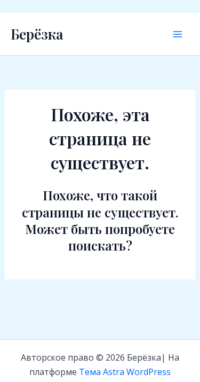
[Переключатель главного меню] (177, 34)
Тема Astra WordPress (125, 372)
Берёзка (37, 34)
